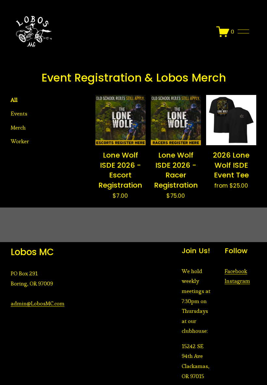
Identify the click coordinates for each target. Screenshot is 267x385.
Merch (18, 127)
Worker (20, 141)
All (14, 99)
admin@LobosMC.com (37, 303)
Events (19, 113)
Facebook (236, 271)
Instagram (237, 281)
